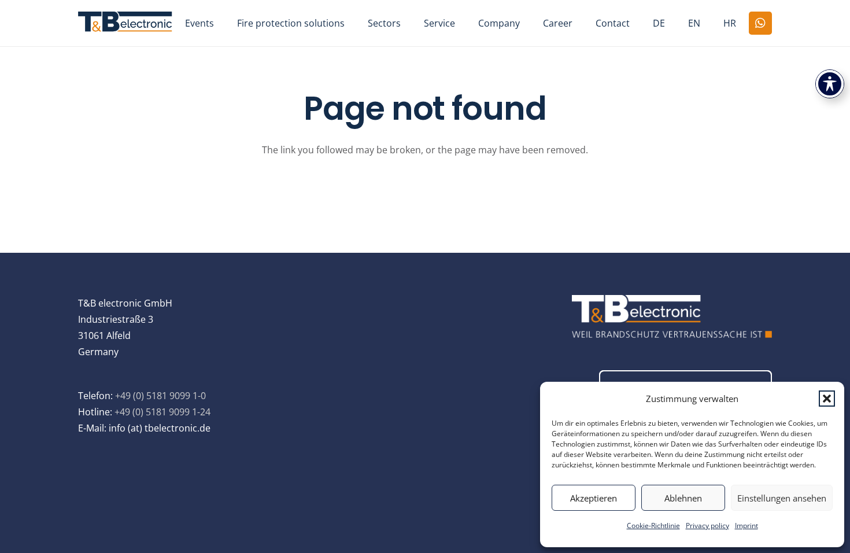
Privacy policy (707, 525)
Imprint (746, 525)
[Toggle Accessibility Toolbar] (830, 84)
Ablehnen (683, 498)
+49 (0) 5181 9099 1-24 (162, 411)
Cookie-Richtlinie (653, 525)
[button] (827, 398)
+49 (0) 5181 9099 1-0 (160, 395)
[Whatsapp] (760, 23)
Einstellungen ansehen (781, 498)
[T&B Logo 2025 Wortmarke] (125, 23)
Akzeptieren (593, 498)
